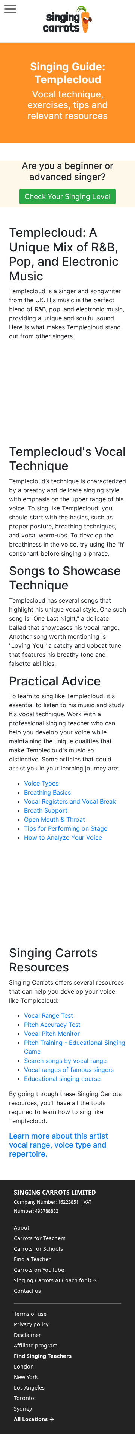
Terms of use (30, 1313)
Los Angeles (29, 1387)
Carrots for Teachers (40, 1238)
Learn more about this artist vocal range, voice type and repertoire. (58, 1144)
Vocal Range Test (48, 1015)
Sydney (23, 1408)
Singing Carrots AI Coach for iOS (55, 1280)
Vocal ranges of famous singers (69, 1069)
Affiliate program (35, 1345)
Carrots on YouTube (39, 1269)
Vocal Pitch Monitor (52, 1033)
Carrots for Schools (38, 1248)
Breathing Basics (47, 792)
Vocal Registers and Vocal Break (70, 801)
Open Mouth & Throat (54, 819)
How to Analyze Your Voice (63, 837)
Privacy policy (31, 1324)
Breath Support (46, 810)
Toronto (24, 1398)
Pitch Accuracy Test (52, 1024)
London (24, 1366)
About (21, 1227)
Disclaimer (27, 1334)
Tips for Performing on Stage (65, 828)
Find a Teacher (32, 1259)
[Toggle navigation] (10, 9)
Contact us (27, 1290)
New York (26, 1377)
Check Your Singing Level (67, 196)
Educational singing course (62, 1078)
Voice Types (41, 783)
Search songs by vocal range (65, 1060)
